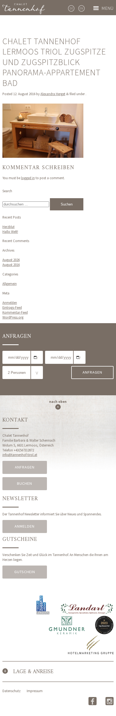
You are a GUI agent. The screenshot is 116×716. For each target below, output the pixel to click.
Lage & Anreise (33, 672)
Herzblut (8, 226)
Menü (107, 8)
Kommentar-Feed (15, 312)
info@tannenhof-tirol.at (19, 454)
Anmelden (9, 302)
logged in (28, 178)
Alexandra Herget (52, 94)
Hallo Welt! (10, 231)
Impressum (35, 691)
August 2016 (11, 264)
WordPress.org (12, 317)
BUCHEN (24, 483)
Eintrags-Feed (12, 307)
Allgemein (9, 283)
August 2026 (11, 260)
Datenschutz (11, 691)
